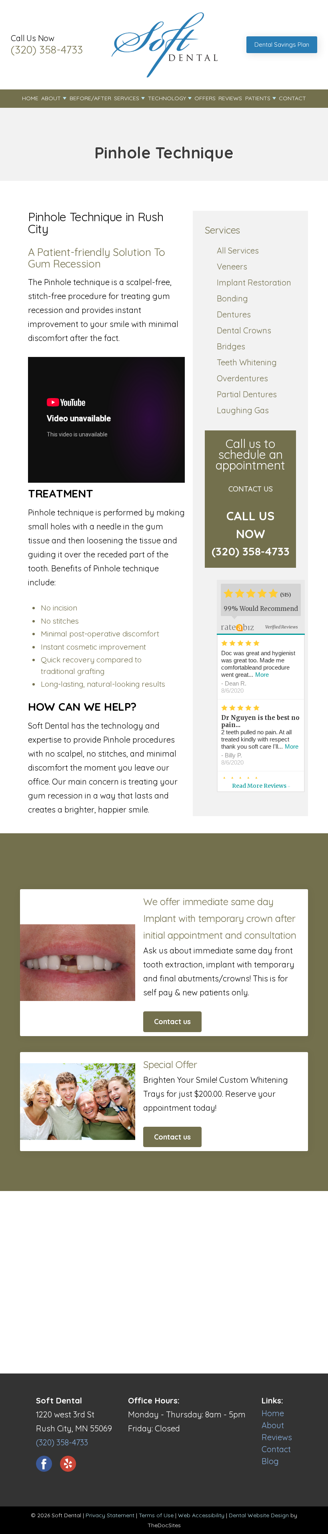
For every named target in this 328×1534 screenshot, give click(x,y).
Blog (270, 1461)
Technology (167, 98)
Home (30, 98)
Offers (205, 98)
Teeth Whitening (247, 362)
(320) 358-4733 (47, 49)
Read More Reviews (261, 785)
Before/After (90, 98)
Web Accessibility (201, 1515)
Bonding (232, 298)
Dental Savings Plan (281, 44)
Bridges (231, 346)
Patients (257, 98)
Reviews (230, 98)
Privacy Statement (110, 1515)
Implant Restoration (254, 282)
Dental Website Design (259, 1515)
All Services (238, 251)
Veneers (232, 267)
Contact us (172, 1021)
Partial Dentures (247, 394)
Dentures (234, 314)
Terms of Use (156, 1515)
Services (126, 98)
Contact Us (250, 488)
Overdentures (242, 378)
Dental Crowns (244, 330)
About (51, 98)
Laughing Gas (243, 410)
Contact (292, 98)
